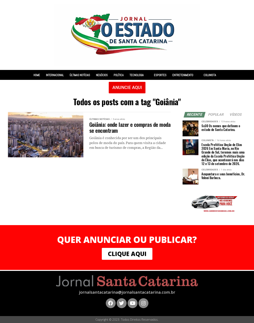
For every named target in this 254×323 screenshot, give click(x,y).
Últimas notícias (80, 75)
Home (37, 75)
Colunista (210, 75)
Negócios (102, 75)
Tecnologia (137, 75)
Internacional (55, 75)
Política (119, 75)
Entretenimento (182, 75)
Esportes (160, 75)
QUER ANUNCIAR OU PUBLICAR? (127, 240)
